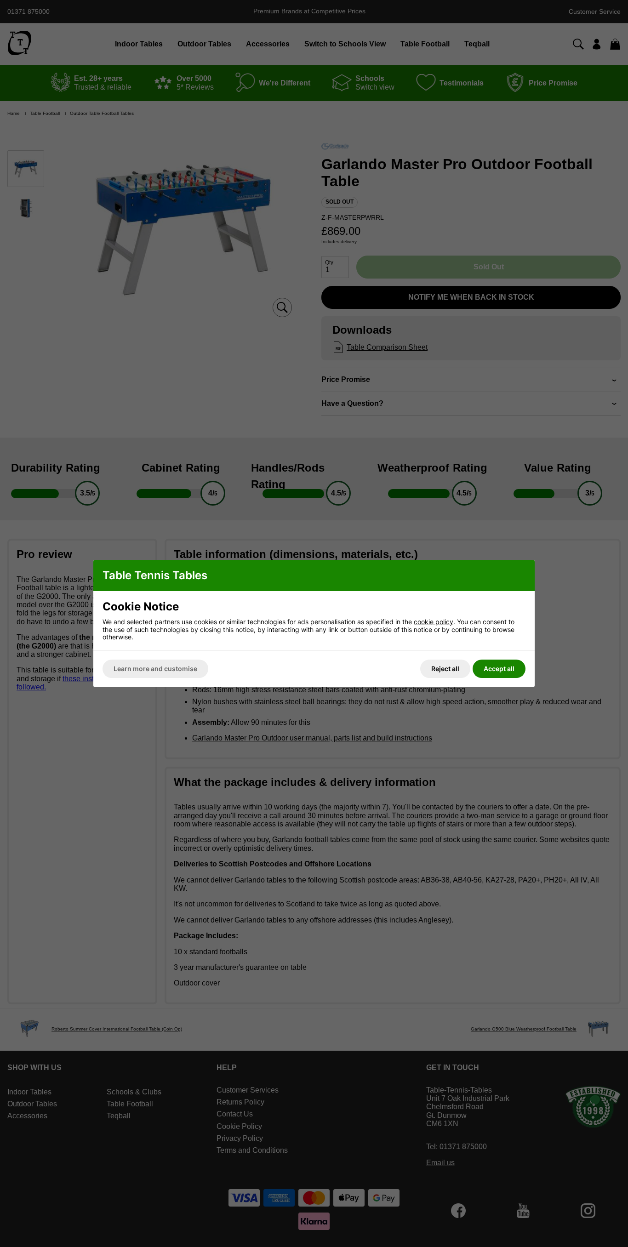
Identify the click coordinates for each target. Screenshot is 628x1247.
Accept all (499, 668)
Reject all (445, 668)
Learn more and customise (155, 668)
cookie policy (433, 622)
